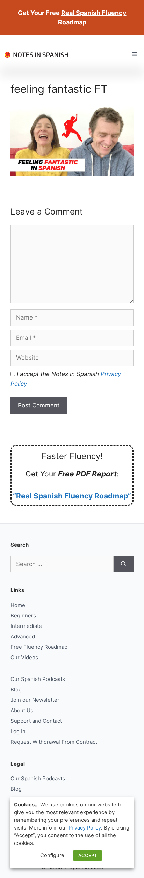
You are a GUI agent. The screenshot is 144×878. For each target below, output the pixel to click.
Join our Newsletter (34, 700)
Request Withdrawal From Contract (53, 741)
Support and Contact (36, 721)
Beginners (23, 615)
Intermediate (26, 626)
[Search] (124, 564)
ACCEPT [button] (87, 855)
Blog (16, 689)
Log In (18, 731)
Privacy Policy (85, 828)
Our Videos (24, 657)
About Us (21, 710)
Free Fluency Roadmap (38, 647)
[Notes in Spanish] (38, 54)
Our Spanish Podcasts (37, 679)
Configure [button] (52, 855)
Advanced (22, 636)
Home (17, 605)
